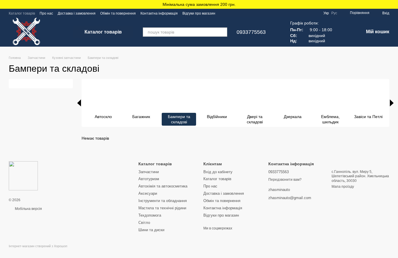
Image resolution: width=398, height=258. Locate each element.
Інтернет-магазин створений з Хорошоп (38, 246)
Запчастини (148, 172)
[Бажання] (343, 32)
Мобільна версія (28, 209)
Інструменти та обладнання (162, 201)
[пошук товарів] (222, 32)
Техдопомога (149, 215)
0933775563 (251, 32)
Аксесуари (147, 193)
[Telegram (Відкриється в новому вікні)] (237, 13)
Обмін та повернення (118, 13)
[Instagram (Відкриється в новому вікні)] (223, 13)
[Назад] (79, 102)
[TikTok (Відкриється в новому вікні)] (230, 13)
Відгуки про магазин (198, 13)
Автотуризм (148, 179)
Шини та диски (151, 230)
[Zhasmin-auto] (23, 176)
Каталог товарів (22, 13)
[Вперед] (392, 102)
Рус (334, 13)
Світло (144, 222)
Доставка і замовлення (77, 13)
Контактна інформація (159, 13)
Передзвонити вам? (285, 180)
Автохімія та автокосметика (162, 186)
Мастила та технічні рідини (162, 208)
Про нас (46, 13)
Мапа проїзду (343, 187)
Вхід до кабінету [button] (218, 172)
